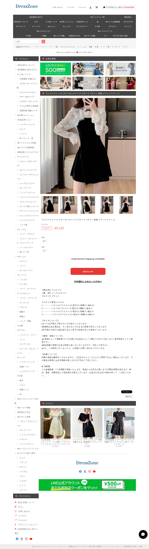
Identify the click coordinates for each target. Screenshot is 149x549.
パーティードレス (40, 47)
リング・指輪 (25, 321)
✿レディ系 (24, 252)
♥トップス (36, 26)
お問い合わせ (57, 7)
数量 (43, 247)
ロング (22, 129)
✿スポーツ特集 (89, 36)
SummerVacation (67, 47)
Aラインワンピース (28, 201)
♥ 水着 (97, 26)
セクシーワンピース (28, 170)
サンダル (23, 284)
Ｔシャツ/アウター (28, 435)
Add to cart (88, 271)
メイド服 (23, 225)
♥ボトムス (51, 26)
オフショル (82, 47)
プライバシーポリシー (28, 524)
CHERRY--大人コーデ (29, 101)
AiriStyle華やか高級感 (29, 106)
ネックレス (24, 302)
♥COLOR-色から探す (120, 36)
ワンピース (116, 47)
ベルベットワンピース (29, 197)
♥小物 (28, 36)
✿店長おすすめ (74, 36)
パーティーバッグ (27, 362)
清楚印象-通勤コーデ (28, 110)
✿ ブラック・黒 (26, 138)
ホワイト (23, 467)
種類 (43, 237)
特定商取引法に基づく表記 (133, 546)
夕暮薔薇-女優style (28, 79)
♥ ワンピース (21, 26)
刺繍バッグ (24, 366)
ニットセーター (26, 247)
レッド (22, 485)
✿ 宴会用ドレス (82, 22)
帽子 (21, 380)
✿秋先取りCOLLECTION (128, 17)
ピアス (125, 47)
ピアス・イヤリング (28, 298)
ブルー (22, 476)
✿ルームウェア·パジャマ (105, 31)
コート (22, 339)
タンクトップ (25, 430)
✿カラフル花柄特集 (113, 22)
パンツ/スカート (27, 444)
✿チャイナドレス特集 (98, 17)
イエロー (23, 481)
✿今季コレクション (67, 22)
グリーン (23, 490)
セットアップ (25, 188)
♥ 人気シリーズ (51, 22)
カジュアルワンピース (29, 215)
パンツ (22, 266)
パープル (23, 471)
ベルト (22, 385)
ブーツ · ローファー (28, 289)
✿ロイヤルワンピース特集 (44, 31)
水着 (96, 47)
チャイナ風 (105, 47)
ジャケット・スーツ (28, 335)
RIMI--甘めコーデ (27, 97)
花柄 (90, 47)
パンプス (23, 279)
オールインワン (26, 270)
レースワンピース (27, 183)
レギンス (23, 439)
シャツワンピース (27, 220)
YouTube (70, 7)
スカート (23, 261)
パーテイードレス (27, 124)
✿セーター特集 (59, 36)
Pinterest (82, 7)
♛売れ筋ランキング (21, 22)
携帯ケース (24, 389)
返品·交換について (26, 502)
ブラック (23, 462)
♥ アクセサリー (82, 26)
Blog (20, 507)
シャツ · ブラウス (27, 234)
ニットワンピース (27, 192)
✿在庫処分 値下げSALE (36, 17)
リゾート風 (53, 47)
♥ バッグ (128, 26)
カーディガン (25, 344)
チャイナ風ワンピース (29, 206)
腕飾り (22, 312)
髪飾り (22, 316)
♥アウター (113, 26)
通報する (129, 396)
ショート (23, 133)
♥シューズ (67, 26)
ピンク (22, 458)
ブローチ (23, 307)
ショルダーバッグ (27, 371)
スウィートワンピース (29, 211)
